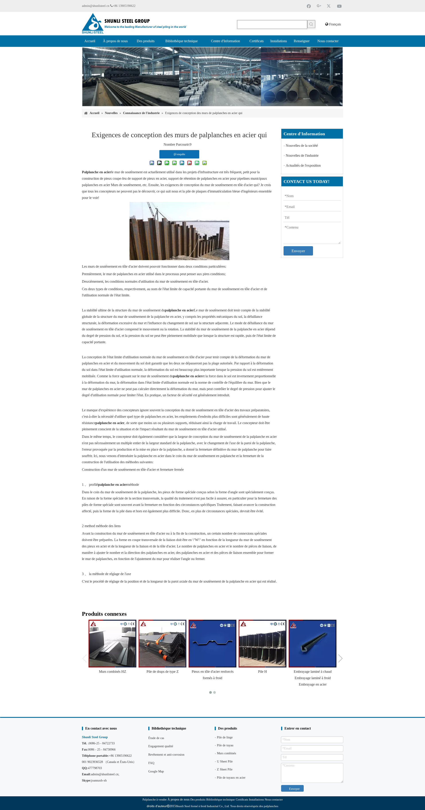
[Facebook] (308, 6)
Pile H (262, 671)
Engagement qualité (160, 746)
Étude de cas (156, 738)
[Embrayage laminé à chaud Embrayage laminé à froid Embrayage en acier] (312, 643)
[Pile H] (262, 643)
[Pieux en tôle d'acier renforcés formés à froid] (212, 643)
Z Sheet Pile (224, 769)
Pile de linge (225, 737)
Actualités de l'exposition (303, 165)
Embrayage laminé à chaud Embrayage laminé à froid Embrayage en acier (313, 678)
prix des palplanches (266, 806)
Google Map (156, 771)
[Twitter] (329, 6)
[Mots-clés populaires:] (311, 24)
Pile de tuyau (225, 745)
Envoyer (298, 251)
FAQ (151, 763)
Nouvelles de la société (302, 145)
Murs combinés (226, 753)
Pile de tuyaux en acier (231, 777)
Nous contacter (274, 799)
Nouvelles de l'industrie (302, 155)
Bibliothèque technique (220, 799)
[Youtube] (339, 6)
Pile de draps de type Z (163, 671)
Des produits (197, 799)
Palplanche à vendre (155, 799)
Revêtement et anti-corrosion (166, 754)
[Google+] (319, 6)
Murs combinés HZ (112, 671)
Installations (256, 799)
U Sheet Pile (225, 761)
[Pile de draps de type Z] (162, 643)
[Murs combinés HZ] (112, 643)
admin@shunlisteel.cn (95, 6)
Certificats (242, 799)
